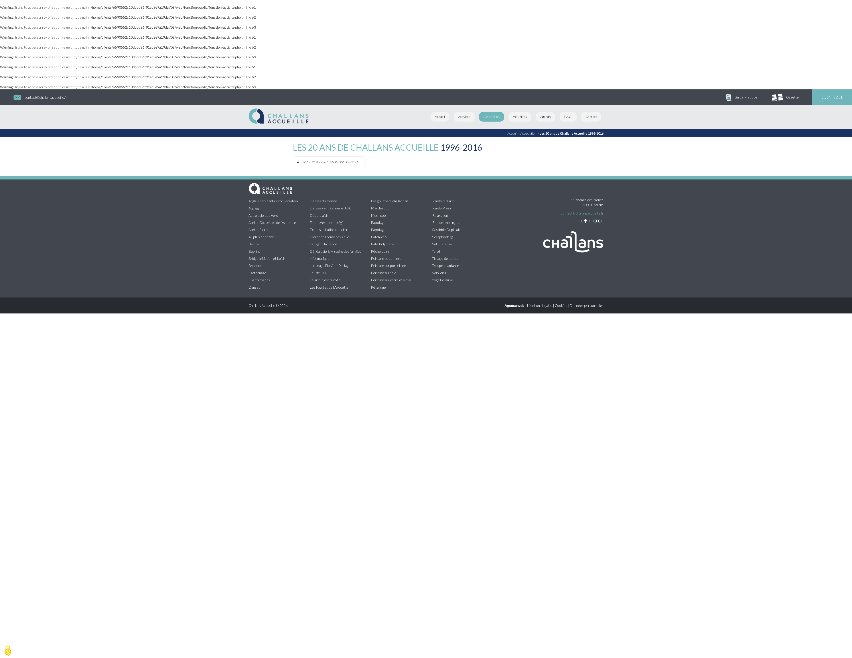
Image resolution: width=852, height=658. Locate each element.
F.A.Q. (568, 116)
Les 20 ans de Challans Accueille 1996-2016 (572, 133)
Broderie (255, 265)
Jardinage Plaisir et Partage (330, 265)
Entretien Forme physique (329, 237)
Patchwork (379, 237)
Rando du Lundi (443, 201)
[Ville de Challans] (570, 257)
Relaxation (440, 215)
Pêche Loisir (380, 251)
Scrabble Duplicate (446, 229)
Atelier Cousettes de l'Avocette (272, 222)
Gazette (792, 97)
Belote (253, 244)
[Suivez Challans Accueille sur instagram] (597, 221)
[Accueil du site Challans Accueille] (278, 122)
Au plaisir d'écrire (261, 237)
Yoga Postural (442, 280)
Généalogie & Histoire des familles (335, 251)
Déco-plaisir (319, 215)
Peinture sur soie (383, 273)
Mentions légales (539, 305)
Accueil (440, 116)
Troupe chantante (445, 265)
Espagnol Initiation (323, 244)
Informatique (319, 258)
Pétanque (378, 287)
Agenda (545, 116)
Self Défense (442, 244)
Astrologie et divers (263, 215)
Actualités (520, 116)
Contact (591, 116)
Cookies (561, 305)
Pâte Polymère (382, 244)
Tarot (436, 251)
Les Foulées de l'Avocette (329, 287)
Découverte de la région (328, 222)
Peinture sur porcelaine (388, 265)
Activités (464, 116)
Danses (254, 287)
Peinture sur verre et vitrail (391, 280)
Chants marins (259, 280)
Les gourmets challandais (389, 201)
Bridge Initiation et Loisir (266, 258)
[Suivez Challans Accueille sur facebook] (585, 221)
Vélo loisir (439, 273)
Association (491, 116)
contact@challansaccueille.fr (45, 97)
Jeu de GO (318, 273)
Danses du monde (323, 201)
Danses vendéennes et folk (330, 208)
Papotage (378, 222)
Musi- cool (379, 215)
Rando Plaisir (442, 208)
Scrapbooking (442, 237)
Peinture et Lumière (386, 258)
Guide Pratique (745, 97)
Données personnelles (587, 305)
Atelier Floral (258, 229)
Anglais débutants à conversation (273, 201)
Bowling (254, 251)
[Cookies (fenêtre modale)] (8, 650)
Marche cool (380, 208)
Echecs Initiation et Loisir (328, 229)
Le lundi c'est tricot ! (325, 280)
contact (832, 97)
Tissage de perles (445, 258)
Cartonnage (257, 273)
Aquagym (255, 208)
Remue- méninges (445, 222)
